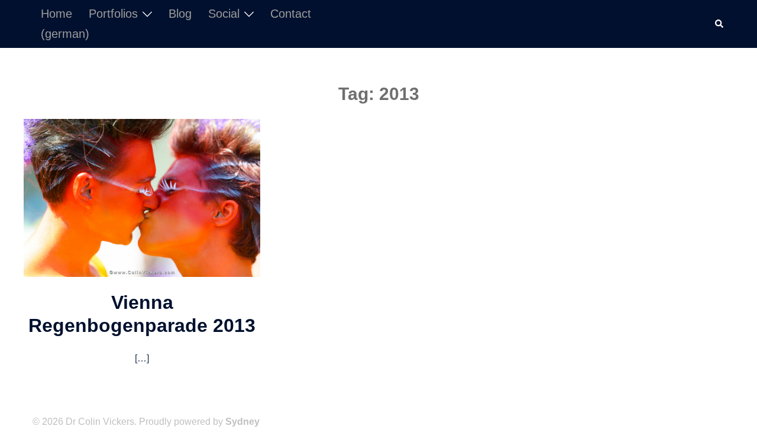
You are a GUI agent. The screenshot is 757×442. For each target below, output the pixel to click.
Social (224, 13)
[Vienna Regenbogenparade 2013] (142, 197)
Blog (180, 13)
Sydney (242, 422)
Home (56, 13)
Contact (290, 13)
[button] (719, 23)
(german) (65, 33)
